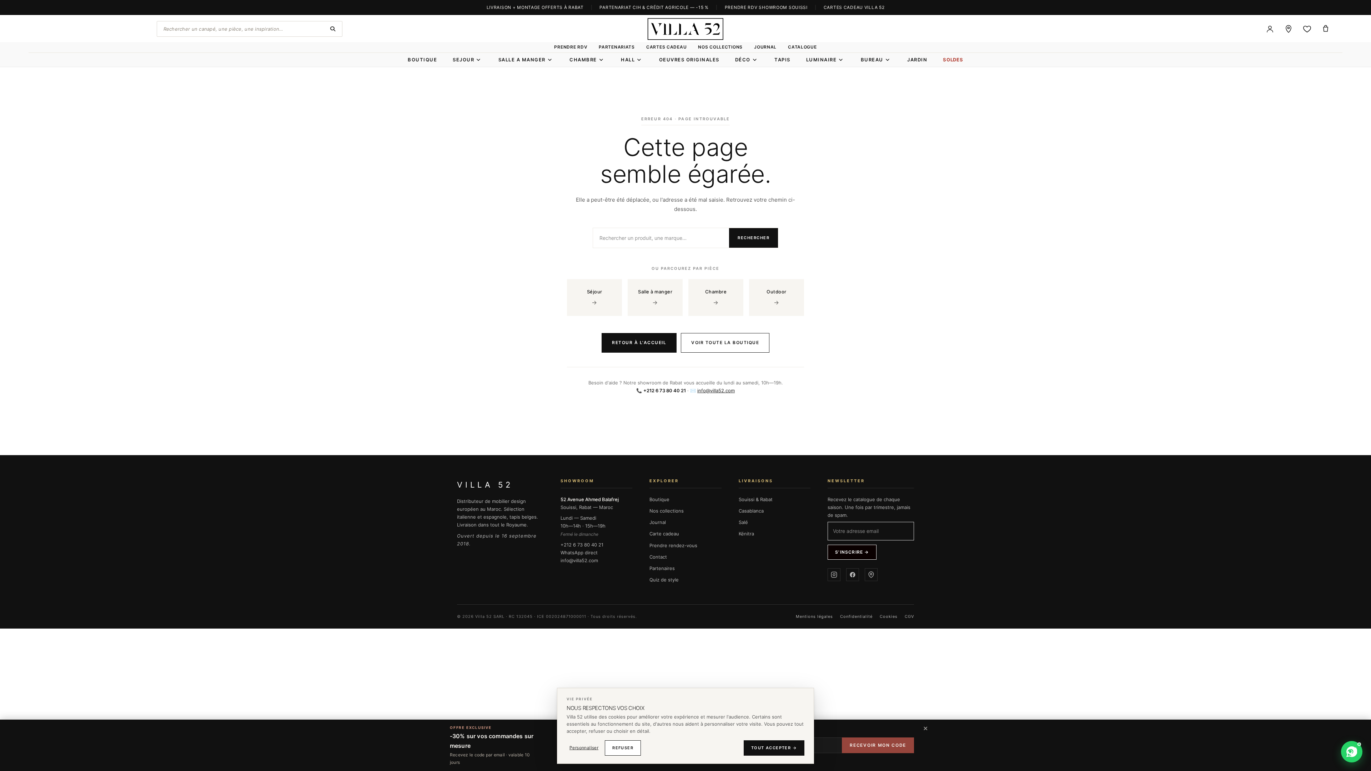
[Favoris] (1307, 29)
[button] (1322, 751)
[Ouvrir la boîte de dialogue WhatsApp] (1351, 751)
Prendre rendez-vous (673, 545)
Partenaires (662, 568)
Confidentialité (856, 616)
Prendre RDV (570, 47)
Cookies (889, 616)
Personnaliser (583, 747)
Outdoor (777, 297)
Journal (765, 47)
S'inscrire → (852, 552)
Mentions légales (814, 616)
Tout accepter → (774, 747)
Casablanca (751, 511)
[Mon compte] (1270, 29)
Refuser (622, 747)
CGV (909, 616)
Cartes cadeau (666, 47)
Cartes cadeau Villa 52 (854, 7)
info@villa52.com (716, 390)
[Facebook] (852, 574)
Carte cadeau (664, 533)
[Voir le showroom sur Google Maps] (1288, 29)
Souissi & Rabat (756, 499)
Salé (743, 522)
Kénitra (746, 533)
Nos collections (720, 47)
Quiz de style (664, 580)
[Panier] (1325, 29)
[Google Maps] (871, 574)
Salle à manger (655, 297)
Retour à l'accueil (639, 342)
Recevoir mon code (878, 745)
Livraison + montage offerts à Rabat (535, 7)
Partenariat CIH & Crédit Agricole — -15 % (654, 7)
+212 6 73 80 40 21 (582, 545)
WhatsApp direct (579, 552)
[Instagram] (834, 574)
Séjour (594, 297)
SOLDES (953, 59)
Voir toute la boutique (725, 342)
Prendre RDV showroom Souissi (766, 7)
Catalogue (802, 47)
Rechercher (753, 237)
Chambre (716, 297)
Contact (658, 557)
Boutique (659, 499)
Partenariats (617, 47)
